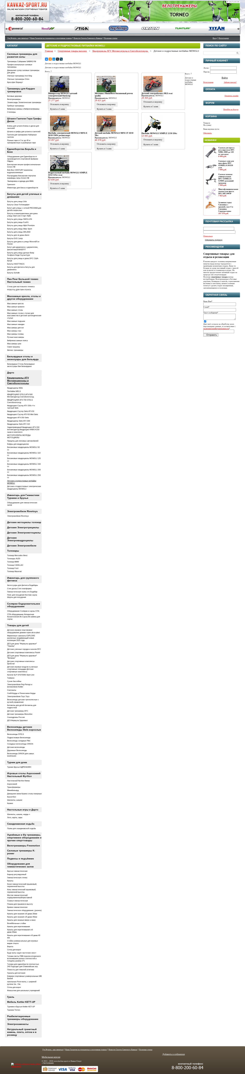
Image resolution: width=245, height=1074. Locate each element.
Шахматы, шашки (14, 800)
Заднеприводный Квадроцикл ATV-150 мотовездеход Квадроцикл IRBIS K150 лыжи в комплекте (23, 429)
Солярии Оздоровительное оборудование (23, 605)
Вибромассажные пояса (17, 340)
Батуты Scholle (13, 273)
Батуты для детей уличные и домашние (24, 195)
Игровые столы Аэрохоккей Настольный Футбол (23, 774)
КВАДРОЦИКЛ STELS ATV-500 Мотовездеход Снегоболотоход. (20, 395)
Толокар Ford (12, 568)
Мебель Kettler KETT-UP (21, 1002)
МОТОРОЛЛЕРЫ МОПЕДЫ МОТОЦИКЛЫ (19, 436)
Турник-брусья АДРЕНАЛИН (19, 767)
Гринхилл (11, 184)
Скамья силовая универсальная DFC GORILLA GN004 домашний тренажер (226, 178)
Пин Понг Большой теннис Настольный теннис (22, 280)
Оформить (207, 133)
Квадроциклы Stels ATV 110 (18, 424)
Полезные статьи (110, 38)
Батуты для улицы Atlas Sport (19, 229)
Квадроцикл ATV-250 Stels (18, 418)
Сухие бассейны (14, 681)
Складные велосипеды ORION (20, 744)
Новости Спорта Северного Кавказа (88, 38)
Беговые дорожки (14, 96)
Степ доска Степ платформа (19, 589)
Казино (10, 803)
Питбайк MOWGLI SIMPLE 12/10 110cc (159, 133)
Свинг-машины (13, 347)
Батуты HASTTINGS (15, 264)
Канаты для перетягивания (18, 926)
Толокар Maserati (14, 571)
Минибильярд (13, 790)
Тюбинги (10, 678)
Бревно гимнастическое (17, 907)
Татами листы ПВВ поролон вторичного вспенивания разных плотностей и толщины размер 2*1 (24, 958)
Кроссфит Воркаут (15, 82)
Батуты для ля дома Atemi (18, 235)
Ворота (10, 946)
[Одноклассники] (50, 59)
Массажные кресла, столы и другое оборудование (24, 297)
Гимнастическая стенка (17, 878)
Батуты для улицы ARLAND (18, 232)
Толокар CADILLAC (15, 565)
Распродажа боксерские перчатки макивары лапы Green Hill (21, 177)
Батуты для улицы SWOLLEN (19, 219)
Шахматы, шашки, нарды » (18, 814)
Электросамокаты (17, 1024)
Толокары (13, 550)
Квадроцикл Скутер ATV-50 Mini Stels (22, 414)
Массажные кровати (15, 307)
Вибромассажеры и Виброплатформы (23, 109)
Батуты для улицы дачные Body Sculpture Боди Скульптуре (20, 254)
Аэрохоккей (12, 784)
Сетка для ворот (14, 950)
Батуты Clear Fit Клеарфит (18, 205)
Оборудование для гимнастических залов (20, 865)
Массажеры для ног (15, 328)
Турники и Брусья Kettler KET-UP (21, 1007)
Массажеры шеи (14, 344)
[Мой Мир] (53, 59)
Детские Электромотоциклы (24, 532)
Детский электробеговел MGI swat (157, 93)
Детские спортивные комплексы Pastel (23, 652)
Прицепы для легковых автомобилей (22, 441)
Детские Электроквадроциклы (20, 539)
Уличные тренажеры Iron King (19, 76)
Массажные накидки (15, 324)
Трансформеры (13, 787)
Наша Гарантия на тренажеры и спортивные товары (51, 38)
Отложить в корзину (59, 104)
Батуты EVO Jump (15, 238)
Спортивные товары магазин (72, 51)
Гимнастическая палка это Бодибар (22, 592)
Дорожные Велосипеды (17, 750)
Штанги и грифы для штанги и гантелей (23, 132)
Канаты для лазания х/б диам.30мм (22, 914)
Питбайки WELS (14, 391)
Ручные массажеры (15, 337)
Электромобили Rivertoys (22, 511)
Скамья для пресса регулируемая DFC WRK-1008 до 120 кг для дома (226, 151)
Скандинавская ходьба (20, 823)
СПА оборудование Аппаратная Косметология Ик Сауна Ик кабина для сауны (23, 616)
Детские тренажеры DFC (17, 711)
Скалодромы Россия (16, 717)
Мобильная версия (51, 1057)
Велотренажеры (14, 99)
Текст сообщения (210, 313)
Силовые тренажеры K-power (21, 852)
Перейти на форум (230, 109)
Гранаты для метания (16, 973)
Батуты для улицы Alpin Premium (21, 225)
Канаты (10, 881)
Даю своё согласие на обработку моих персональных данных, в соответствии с (219, 326)
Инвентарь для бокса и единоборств (22, 188)
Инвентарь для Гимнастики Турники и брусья (23, 496)
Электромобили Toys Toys (18, 696)
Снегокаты (11, 690)
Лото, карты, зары (14, 817)
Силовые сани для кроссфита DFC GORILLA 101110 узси (226, 164)
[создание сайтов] (19, 1064)
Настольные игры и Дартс (22, 809)
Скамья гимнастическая (17, 901)
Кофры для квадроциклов (18, 444)
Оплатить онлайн (231, 96)
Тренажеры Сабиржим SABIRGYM (21, 61)
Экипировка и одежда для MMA (20, 181)
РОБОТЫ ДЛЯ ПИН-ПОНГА (19, 290)
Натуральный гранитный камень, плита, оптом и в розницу (22, 1032)
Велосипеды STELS (15, 734)
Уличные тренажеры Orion (18, 79)
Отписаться (207, 236)
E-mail (206, 307)
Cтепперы (11, 112)
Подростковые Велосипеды (18, 738)
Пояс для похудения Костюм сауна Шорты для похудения (22, 596)
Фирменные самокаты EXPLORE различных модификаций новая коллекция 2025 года (21, 638)
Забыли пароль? (230, 82)
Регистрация (224, 38)
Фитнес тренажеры (15, 350)
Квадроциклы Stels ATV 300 (18, 421)
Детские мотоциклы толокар (24, 522)
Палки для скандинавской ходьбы (21, 828)
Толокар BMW (13, 562)
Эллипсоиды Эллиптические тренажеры (24, 102)
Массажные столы (15, 310)
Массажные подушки (16, 321)
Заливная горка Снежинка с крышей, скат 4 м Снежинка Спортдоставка (225, 206)
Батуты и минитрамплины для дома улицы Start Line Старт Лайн (22, 214)
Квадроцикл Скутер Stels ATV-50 (20, 411)
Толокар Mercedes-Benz (17, 555)
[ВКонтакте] (46, 59)
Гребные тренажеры (15, 106)
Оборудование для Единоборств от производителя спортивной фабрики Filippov (22, 158)
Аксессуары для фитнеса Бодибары (22, 585)
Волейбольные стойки (16, 923)
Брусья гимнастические (17, 871)
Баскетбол (11, 797)
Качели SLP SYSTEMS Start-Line (20, 675)
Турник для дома (17, 762)
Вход (215, 38)
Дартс (10, 372)
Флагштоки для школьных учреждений (23, 990)
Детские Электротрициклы (23, 527)
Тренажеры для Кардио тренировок (21, 90)
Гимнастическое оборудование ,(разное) (24, 910)
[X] (57, 59)
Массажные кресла (15, 304)
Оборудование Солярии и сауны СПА (23, 611)
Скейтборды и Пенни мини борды (21, 693)
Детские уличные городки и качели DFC (24, 649)
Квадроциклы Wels (15, 388)
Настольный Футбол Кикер (18, 781)
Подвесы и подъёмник (20, 858)
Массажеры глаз (14, 331)
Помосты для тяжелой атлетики (20, 970)
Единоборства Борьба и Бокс (21, 150)
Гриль (10, 997)
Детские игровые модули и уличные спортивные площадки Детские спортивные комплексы (22, 669)
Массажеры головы (15, 334)
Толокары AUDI (13, 559)
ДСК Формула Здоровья (17, 720)
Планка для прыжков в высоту (20, 904)
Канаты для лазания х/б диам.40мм (22, 917)
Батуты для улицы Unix (17, 201)
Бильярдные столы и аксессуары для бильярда (22, 358)
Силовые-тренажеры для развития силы (22, 55)
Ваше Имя (207, 301)
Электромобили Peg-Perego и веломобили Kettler (19, 685)
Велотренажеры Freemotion (23, 845)
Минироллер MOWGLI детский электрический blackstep (62, 94)
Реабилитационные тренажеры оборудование (22, 1017)
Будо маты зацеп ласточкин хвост (21, 953)
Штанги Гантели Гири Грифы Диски (24, 120)
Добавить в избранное (173, 1054)
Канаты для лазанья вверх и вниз (21, 920)
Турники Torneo (13, 1010)
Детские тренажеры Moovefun (19, 714)
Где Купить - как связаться (18, 38)
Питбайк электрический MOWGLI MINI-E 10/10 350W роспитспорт (67, 134)
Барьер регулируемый (16, 874)
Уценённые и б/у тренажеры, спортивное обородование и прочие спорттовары (24, 837)
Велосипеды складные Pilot (18, 741)
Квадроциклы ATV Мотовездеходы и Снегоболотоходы (120, 51)
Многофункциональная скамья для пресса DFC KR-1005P (228, 191)
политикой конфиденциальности (216, 328)
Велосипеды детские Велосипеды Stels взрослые (24, 728)
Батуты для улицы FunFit (17, 222)
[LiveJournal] (61, 59)
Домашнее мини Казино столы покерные (24, 794)
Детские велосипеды (16, 747)
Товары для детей (18, 625)
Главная (49, 51)
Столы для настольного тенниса (20, 287)
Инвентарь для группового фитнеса (23, 579)
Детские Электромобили (21, 545)
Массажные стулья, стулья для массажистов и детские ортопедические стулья (24, 315)
